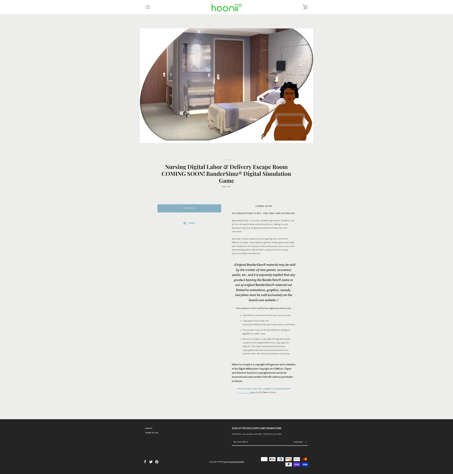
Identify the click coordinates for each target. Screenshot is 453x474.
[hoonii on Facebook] (145, 461)
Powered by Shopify (236, 462)
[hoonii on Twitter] (151, 461)
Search (148, 428)
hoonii (225, 462)
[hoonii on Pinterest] (157, 461)
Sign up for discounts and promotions (257, 428)
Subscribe (298, 442)
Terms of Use (151, 433)
